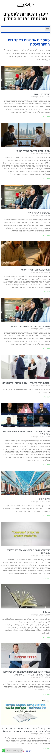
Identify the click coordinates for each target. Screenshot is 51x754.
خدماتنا (46, 612)
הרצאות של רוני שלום (39, 213)
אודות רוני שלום (41, 94)
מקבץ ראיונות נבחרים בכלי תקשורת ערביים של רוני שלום (26, 433)
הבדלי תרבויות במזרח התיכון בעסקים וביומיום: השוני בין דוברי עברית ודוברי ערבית (26, 673)
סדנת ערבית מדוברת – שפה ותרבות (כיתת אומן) (26, 383)
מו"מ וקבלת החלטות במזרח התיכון (33, 151)
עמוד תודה (44, 499)
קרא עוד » (46, 116)
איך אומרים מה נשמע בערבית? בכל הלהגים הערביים (28, 551)
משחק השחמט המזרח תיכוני (35, 270)
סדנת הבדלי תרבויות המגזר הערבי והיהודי (29, 326)
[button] (47, 29)
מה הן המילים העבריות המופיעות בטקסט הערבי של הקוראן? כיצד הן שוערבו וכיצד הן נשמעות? (26, 730)
